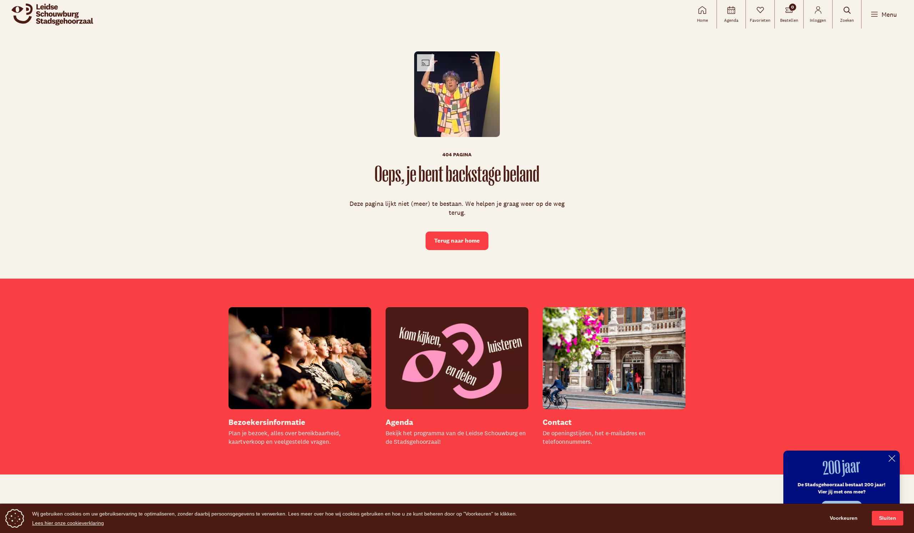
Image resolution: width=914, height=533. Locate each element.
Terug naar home (457, 240)
